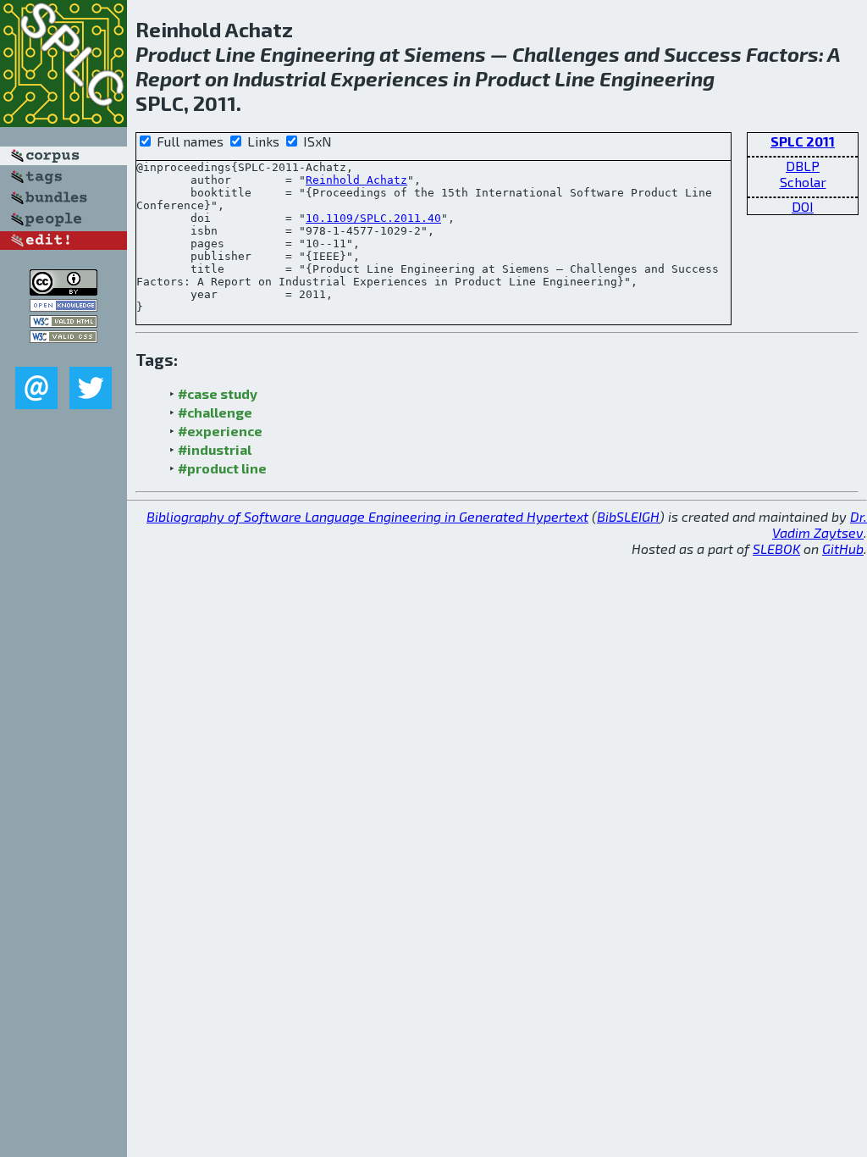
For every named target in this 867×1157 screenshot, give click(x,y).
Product (173, 54)
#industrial (214, 449)
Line (235, 54)
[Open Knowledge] (63, 306)
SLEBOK (776, 548)
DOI (803, 206)
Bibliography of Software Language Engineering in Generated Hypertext (367, 516)
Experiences (389, 78)
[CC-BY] (63, 290)
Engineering (317, 54)
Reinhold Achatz (356, 180)
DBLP (803, 166)
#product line (222, 468)
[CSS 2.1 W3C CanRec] (63, 354)
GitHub (843, 548)
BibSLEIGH (628, 516)
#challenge (215, 412)
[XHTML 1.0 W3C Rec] (63, 322)
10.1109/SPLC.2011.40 (373, 218)
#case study (217, 393)
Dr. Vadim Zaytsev (819, 524)
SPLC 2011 (802, 141)
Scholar (803, 182)
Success (703, 54)
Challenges (566, 54)
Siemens (445, 54)
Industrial (279, 78)
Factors (782, 54)
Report (168, 78)
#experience (220, 431)
